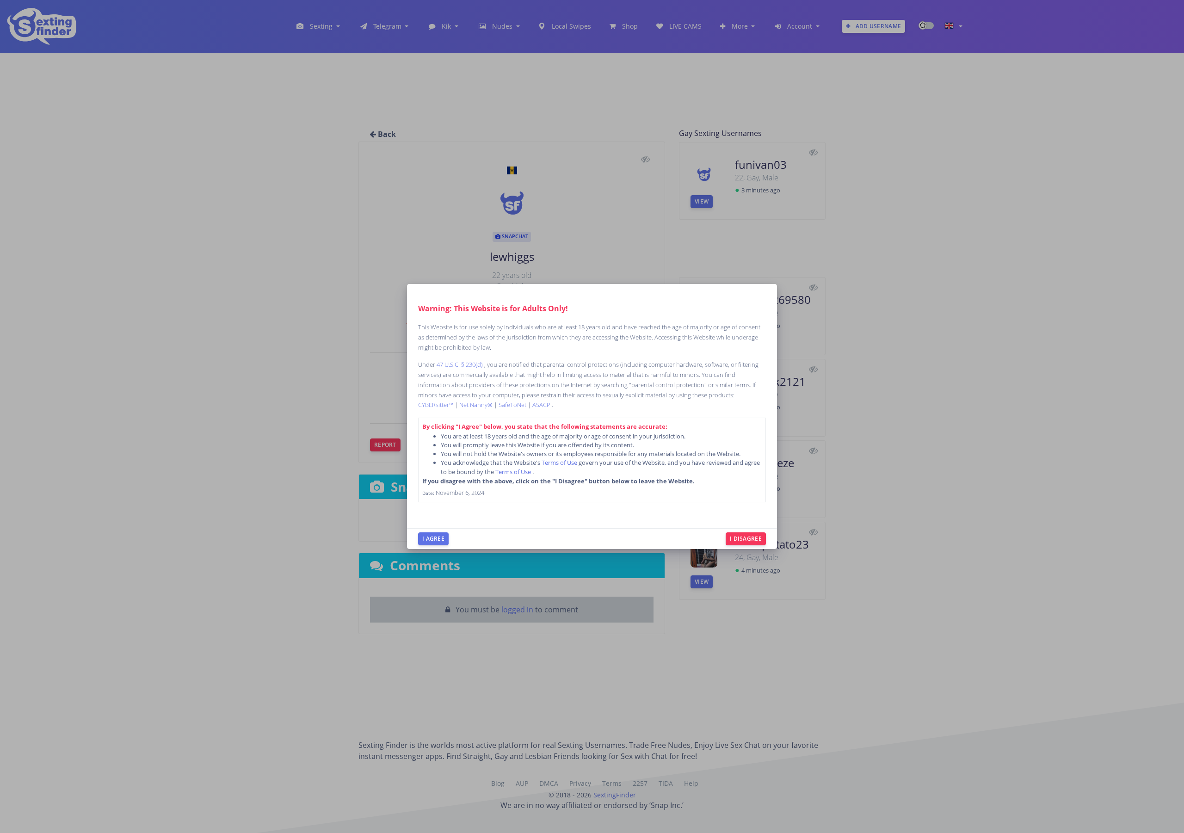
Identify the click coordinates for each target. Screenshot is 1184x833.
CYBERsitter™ (436, 405)
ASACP (542, 405)
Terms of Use (560, 462)
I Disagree (746, 539)
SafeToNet (513, 405)
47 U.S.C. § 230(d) (460, 364)
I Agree (433, 539)
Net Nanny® (476, 405)
